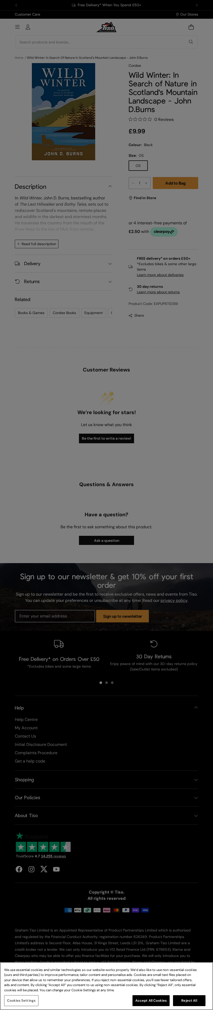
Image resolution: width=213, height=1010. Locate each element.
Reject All (189, 1000)
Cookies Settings (21, 1000)
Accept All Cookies (151, 1000)
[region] (106, 986)
